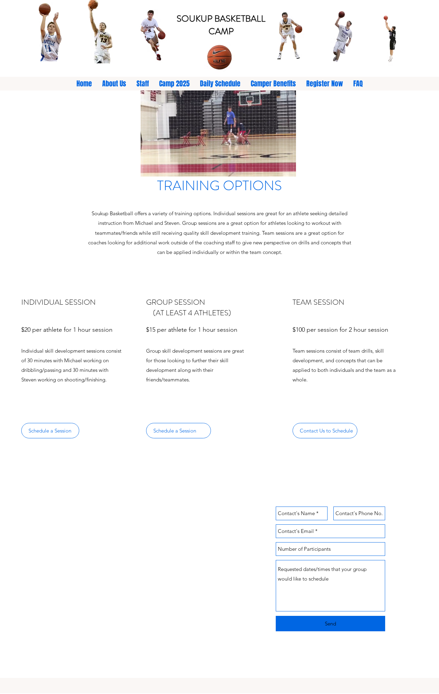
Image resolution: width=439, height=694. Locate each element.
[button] (218, 133)
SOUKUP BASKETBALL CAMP (221, 25)
